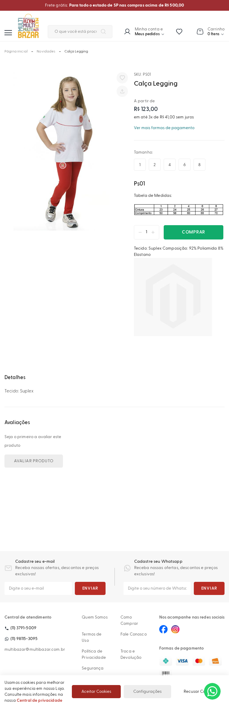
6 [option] (184, 165)
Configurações (147, 692)
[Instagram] (175, 629)
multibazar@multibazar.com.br (34, 649)
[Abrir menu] (8, 32)
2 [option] (155, 165)
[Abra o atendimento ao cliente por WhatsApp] (212, 691)
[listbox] (172, 165)
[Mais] (154, 232)
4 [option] (169, 165)
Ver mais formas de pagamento (164, 128)
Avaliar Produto (33, 461)
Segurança (92, 668)
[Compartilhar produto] (122, 91)
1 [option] (139, 165)
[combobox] (80, 31)
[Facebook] (163, 629)
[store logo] (28, 26)
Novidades (46, 51)
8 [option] (199, 165)
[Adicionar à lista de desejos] (122, 78)
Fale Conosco (133, 634)
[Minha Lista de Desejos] (179, 32)
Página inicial (16, 51)
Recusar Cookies (199, 692)
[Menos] (138, 232)
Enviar (90, 588)
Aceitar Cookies (96, 692)
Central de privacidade (39, 700)
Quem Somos (94, 617)
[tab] (114, 378)
